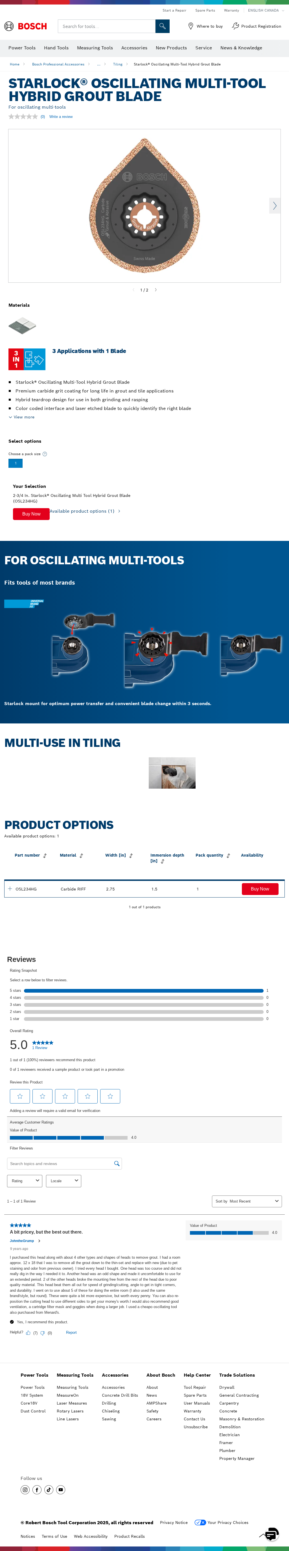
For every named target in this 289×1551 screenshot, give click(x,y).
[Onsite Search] (163, 26)
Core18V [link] (29, 1403)
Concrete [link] (228, 1411)
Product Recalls (129, 1536)
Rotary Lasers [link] (70, 1411)
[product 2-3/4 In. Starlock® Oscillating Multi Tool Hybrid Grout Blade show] (10, 888)
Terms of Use (54, 1536)
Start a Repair (174, 10)
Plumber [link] (227, 1450)
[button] (31, 514)
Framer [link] (226, 1442)
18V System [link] (32, 1395)
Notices (28, 1536)
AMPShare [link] (156, 1403)
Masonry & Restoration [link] (241, 1418)
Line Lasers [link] (68, 1418)
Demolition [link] (230, 1426)
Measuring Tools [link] (75, 1375)
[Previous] (133, 290)
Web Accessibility (91, 1536)
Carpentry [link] (229, 1403)
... (98, 64)
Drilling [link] (109, 1403)
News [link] (151, 1395)
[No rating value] (24, 116)
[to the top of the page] (280, 1517)
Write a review (61, 117)
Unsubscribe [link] (196, 1426)
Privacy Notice (174, 1522)
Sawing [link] (109, 1418)
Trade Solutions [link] (237, 1375)
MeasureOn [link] (68, 1395)
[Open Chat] (272, 1534)
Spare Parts (205, 10)
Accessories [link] (115, 1375)
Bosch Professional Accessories (58, 64)
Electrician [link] (229, 1434)
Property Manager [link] (237, 1458)
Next (275, 206)
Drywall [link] (226, 1387)
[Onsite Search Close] (150, 26)
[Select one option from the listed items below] (44, 454)
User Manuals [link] (197, 1403)
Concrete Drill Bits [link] (120, 1395)
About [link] (152, 1387)
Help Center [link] (197, 1375)
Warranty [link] (192, 1411)
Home (14, 64)
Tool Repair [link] (195, 1387)
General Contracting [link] (239, 1395)
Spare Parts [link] (195, 1395)
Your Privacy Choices (228, 1522)
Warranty (231, 10)
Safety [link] (152, 1411)
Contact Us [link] (194, 1418)
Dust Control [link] (33, 1411)
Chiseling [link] (111, 1411)
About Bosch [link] (160, 1375)
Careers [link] (153, 1418)
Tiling (117, 64)
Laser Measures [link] (72, 1403)
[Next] (155, 290)
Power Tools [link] (34, 1375)
